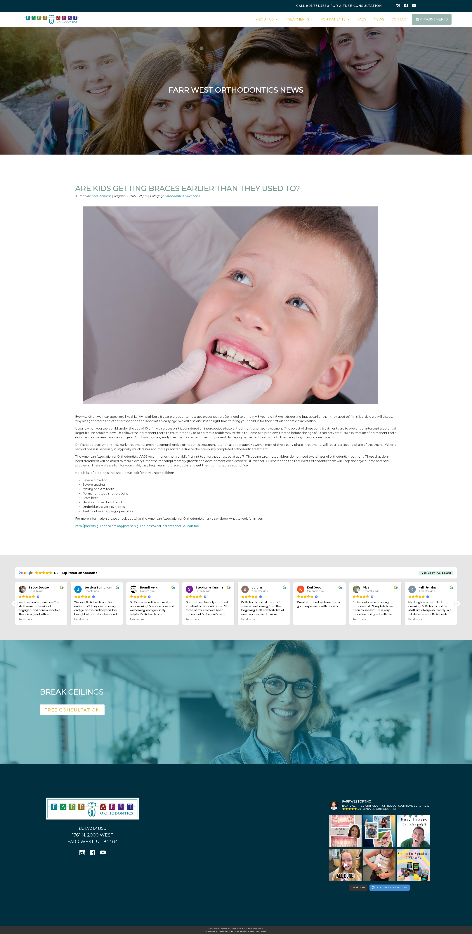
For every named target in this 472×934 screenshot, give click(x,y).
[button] (15, 603)
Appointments (434, 19)
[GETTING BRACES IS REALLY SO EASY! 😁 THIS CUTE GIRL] (345, 865)
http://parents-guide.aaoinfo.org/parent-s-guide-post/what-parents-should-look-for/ (137, 526)
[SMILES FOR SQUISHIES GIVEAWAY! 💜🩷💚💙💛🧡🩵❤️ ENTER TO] (413, 865)
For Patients (333, 19)
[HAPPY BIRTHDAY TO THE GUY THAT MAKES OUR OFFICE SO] (413, 831)
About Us (265, 19)
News (379, 19)
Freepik (221, 931)
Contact (400, 19)
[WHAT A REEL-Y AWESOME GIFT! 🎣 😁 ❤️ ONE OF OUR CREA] (379, 831)
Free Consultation (72, 710)
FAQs (361, 19)
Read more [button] (25, 619)
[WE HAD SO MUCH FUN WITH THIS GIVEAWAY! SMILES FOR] (379, 865)
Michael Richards (98, 196)
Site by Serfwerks (254, 929)
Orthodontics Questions (181, 196)
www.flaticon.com (238, 931)
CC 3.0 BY (264, 931)
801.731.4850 (317, 6)
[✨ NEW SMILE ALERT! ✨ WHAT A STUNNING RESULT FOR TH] (345, 831)
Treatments (297, 19)
